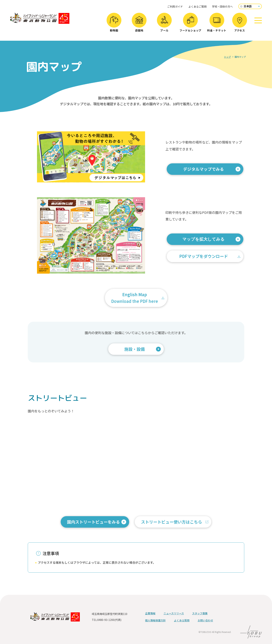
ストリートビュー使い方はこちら (173, 523)
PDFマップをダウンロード (203, 256)
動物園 (114, 30)
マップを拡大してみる (203, 239)
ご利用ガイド (175, 6)
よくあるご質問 (197, 6)
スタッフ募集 (200, 613)
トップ (227, 56)
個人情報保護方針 (155, 620)
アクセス (239, 30)
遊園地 (139, 30)
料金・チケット (216, 30)
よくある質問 (181, 620)
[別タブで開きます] (91, 180)
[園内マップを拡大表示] (91, 235)
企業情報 (150, 613)
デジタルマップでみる (205, 170)
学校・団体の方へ (222, 6)
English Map (134, 297)
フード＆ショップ (190, 30)
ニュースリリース (174, 613)
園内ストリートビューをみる (95, 523)
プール (164, 30)
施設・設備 (134, 349)
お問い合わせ (205, 620)
